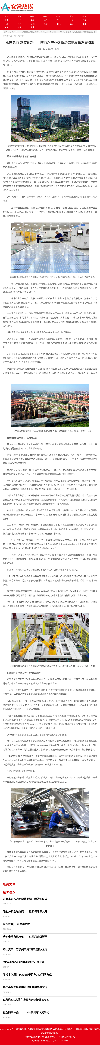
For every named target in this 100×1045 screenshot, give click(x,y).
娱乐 (33, 20)
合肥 (84, 24)
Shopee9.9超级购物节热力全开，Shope (23, 32)
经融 (71, 20)
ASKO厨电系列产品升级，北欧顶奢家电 (61, 32)
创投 (6, 20)
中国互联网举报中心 (67, 1037)
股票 (84, 20)
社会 (19, 20)
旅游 (46, 24)
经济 (72, 24)
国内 (32, 16)
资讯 (19, 16)
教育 (84, 16)
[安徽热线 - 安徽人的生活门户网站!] (17, 7)
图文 (59, 24)
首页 (6, 16)
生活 (71, 16)
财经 (58, 16)
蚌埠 (19, 27)
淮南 (33, 27)
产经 (59, 20)
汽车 (6, 24)
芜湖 (6, 27)
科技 (46, 20)
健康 (33, 24)
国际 (45, 16)
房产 (19, 24)
